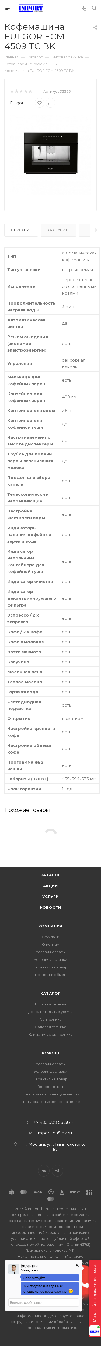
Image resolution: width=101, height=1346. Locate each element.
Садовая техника (50, 1027)
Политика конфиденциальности (51, 1094)
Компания (50, 926)
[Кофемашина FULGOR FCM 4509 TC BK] (50, 154)
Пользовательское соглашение (50, 1102)
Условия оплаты (50, 952)
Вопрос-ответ (50, 1086)
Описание (21, 230)
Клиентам (50, 944)
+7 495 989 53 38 (52, 1122)
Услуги (50, 896)
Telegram (57, 1171)
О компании (50, 937)
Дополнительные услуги (50, 1012)
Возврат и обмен (50, 974)
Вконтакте (44, 1171)
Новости (50, 907)
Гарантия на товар (51, 967)
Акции (50, 886)
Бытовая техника (50, 1004)
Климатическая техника (50, 1034)
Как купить (58, 230)
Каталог (50, 875)
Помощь (50, 1053)
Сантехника (50, 1019)
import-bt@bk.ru (54, 1132)
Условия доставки (50, 959)
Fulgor (16, 102)
